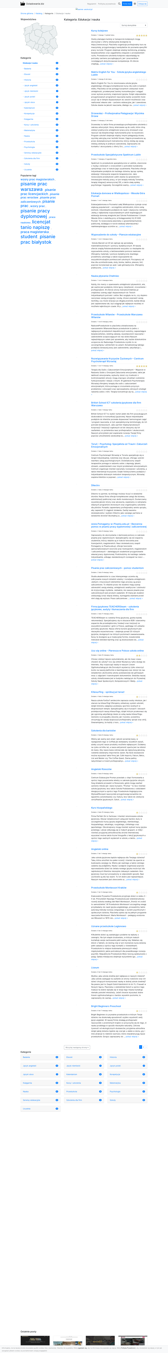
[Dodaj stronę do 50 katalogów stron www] (84, 9)
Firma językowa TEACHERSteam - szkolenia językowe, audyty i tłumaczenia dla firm (115, 608)
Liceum (95, 967)
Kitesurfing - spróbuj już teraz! (107, 692)
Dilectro (95, 485)
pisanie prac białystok (38, 239)
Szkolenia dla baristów (103, 730)
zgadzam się (82, 1348)
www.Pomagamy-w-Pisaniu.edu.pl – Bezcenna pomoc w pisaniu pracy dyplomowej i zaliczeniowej (119, 525)
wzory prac (38, 206)
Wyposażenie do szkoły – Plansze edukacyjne (116, 234)
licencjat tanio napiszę (36, 224)
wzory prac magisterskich (38, 179)
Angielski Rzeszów (101, 769)
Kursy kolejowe (99, 30)
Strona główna (27, 13)
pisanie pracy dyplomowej (35, 213)
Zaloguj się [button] (142, 4)
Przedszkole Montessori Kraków (109, 887)
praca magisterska (35, 232)
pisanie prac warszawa (34, 186)
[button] (119, 4)
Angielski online (99, 849)
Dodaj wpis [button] (127, 4)
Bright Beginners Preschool (106, 1006)
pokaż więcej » (106, 64)
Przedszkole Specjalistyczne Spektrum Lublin (116, 154)
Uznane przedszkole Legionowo (108, 926)
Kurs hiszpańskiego (101, 807)
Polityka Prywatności (128, 1348)
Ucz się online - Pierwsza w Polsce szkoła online (117, 650)
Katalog (39, 13)
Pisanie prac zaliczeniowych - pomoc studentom (117, 568)
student (30, 236)
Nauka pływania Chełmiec (105, 276)
